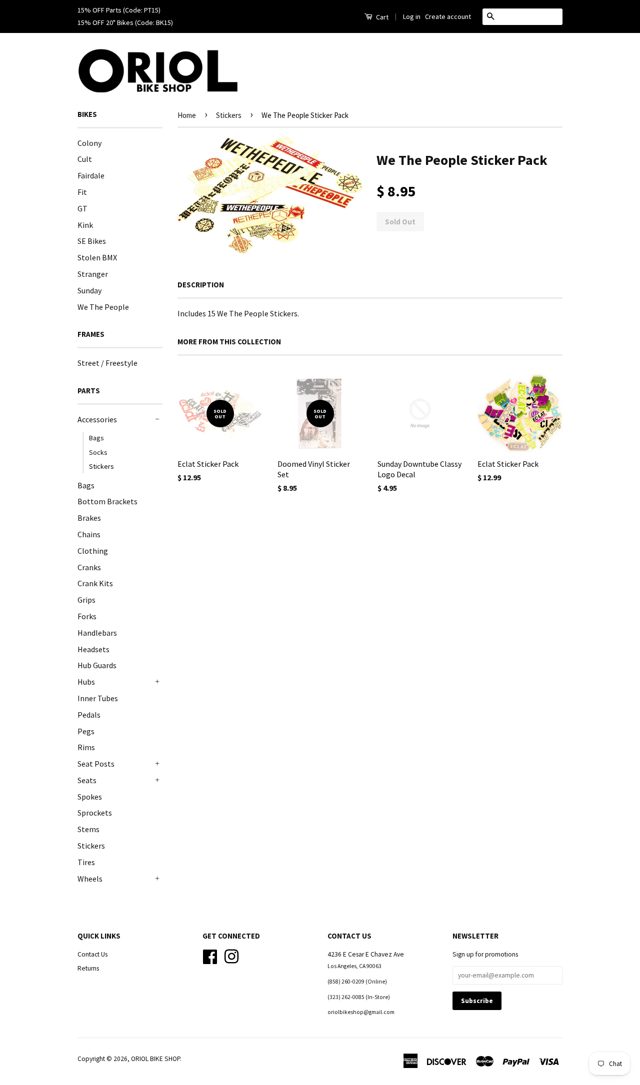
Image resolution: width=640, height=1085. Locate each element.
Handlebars (97, 633)
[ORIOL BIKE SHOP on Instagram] (231, 956)
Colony (90, 143)
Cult (85, 159)
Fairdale (91, 175)
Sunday (90, 290)
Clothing (93, 551)
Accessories (97, 419)
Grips (87, 600)
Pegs (86, 731)
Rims (86, 747)
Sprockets (95, 813)
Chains (89, 534)
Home (187, 115)
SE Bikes (92, 241)
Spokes (90, 797)
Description (201, 284)
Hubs (86, 682)
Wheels (90, 879)
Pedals (89, 715)
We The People (103, 307)
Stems (89, 829)
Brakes (89, 518)
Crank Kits (95, 583)
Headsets (94, 649)
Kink (85, 225)
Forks (87, 616)
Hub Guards (97, 665)
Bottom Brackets (108, 501)
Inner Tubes (98, 698)
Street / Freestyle (108, 363)
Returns (88, 968)
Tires (86, 862)
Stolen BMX (97, 257)
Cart (381, 16)
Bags (96, 437)
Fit (82, 192)
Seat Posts (96, 764)
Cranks (89, 567)
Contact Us (93, 954)
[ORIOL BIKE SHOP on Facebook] (210, 956)
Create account (448, 16)
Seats (87, 780)
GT (83, 208)
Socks (98, 452)
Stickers (101, 466)
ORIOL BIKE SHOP (155, 1059)
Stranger (93, 274)
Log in (411, 16)
